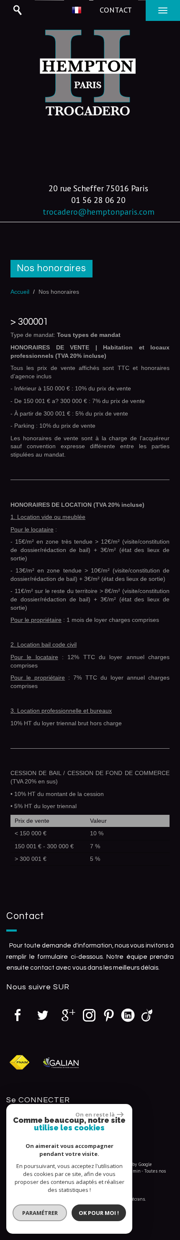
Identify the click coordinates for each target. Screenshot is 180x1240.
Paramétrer (40, 1213)
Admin (134, 1171)
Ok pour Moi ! (99, 1213)
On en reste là (95, 1114)
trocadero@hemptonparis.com (98, 211)
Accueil (19, 291)
